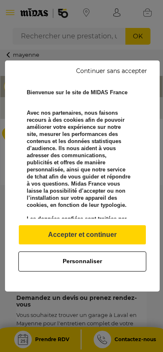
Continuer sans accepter (111, 71)
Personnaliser (82, 261)
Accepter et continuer (82, 234)
